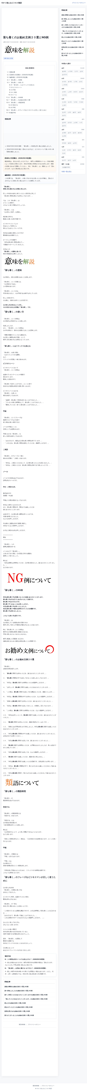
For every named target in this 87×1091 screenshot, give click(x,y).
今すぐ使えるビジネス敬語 (11, 3)
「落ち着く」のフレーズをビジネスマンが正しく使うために (28, 110)
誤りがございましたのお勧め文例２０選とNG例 (19, 1015)
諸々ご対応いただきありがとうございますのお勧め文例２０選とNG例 (26, 995)
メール (14, 95)
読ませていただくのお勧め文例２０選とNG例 (18, 1007)
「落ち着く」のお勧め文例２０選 (19, 100)
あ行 (73, 68)
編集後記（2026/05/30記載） (19, 77)
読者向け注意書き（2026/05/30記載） (21, 75)
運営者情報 (22, 1024)
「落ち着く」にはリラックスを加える (22, 85)
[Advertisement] (43, 21)
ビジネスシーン (16, 87)
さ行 (73, 88)
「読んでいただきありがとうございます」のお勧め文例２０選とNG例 (26, 999)
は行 (73, 119)
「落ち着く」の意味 (15, 80)
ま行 (73, 129)
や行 (73, 140)
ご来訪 (14, 92)
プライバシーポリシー (79, 3)
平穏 (13, 107)
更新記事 (12, 72)
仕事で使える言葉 (8, 58)
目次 (29, 68)
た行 (73, 99)
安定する (14, 105)
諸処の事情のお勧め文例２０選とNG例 (16, 986)
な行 (73, 109)
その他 (66, 167)
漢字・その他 (73, 164)
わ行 (73, 157)
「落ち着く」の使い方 (16, 82)
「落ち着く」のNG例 (16, 97)
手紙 (13, 90)
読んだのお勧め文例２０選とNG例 (15, 1003)
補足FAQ (12, 112)
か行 (73, 78)
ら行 (73, 147)
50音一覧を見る (66, 171)
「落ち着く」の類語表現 (17, 102)
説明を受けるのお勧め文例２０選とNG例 (17, 1011)
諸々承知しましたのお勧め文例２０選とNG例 (18, 991)
